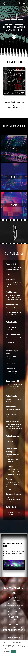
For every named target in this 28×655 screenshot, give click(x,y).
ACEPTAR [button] (14, 651)
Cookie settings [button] (6, 651)
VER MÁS (14, 637)
